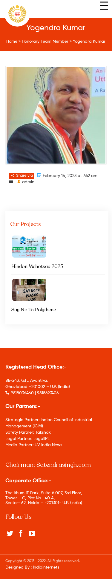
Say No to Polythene (33, 310)
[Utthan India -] (17, 14)
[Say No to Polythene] (57, 290)
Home (11, 41)
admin (28, 182)
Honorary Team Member (45, 41)
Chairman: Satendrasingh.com (48, 465)
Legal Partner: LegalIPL (27, 439)
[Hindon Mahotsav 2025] (57, 246)
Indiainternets (46, 567)
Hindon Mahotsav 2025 (37, 266)
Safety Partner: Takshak (28, 432)
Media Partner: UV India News (33, 445)
